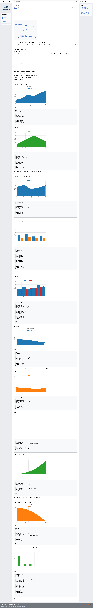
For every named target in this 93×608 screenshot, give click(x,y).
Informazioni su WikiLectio (16, 606)
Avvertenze (24, 606)
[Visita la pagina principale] (6, 7)
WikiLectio (6, 1)
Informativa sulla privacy (5, 606)
